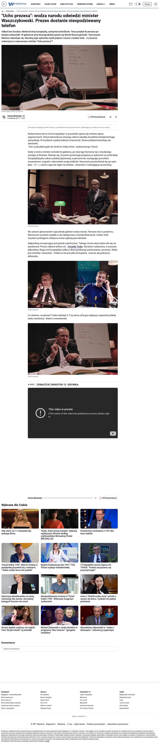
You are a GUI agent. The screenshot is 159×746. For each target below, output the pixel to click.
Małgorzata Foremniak (127, 695)
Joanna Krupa (124, 703)
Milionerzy (83, 697)
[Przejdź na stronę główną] (4, 6)
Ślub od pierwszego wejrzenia (11, 703)
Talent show (50, 4)
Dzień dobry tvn (6, 700)
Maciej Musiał (124, 708)
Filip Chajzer (123, 705)
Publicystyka (66, 4)
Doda (121, 700)
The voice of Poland (86, 708)
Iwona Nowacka (14, 116)
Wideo (112, 4)
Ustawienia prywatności (117, 724)
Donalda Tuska (75, 246)
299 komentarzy (98, 117)
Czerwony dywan (85, 4)
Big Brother (83, 703)
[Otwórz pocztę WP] (131, 4)
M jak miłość (44, 700)
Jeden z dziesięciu (86, 695)
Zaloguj (147, 4)
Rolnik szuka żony (7, 697)
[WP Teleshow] (19, 4)
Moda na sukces (45, 705)
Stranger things (45, 708)
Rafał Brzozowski (125, 697)
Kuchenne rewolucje (86, 705)
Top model (83, 700)
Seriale (100, 4)
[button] (138, 4)
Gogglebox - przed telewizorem (11, 695)
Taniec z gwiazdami (7, 708)
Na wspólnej (44, 695)
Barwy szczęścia (45, 697)
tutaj (47, 741)
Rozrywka (35, 4)
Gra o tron (43, 703)
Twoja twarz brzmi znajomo (10, 705)
